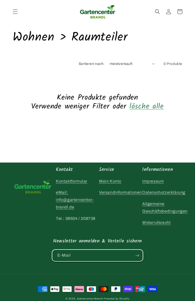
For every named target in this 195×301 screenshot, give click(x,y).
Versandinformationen (120, 192)
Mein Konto (110, 181)
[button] (15, 11)
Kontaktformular (71, 181)
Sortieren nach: (92, 64)
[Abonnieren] (137, 255)
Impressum (153, 181)
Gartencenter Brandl (90, 298)
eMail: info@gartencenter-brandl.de (75, 199)
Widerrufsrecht (156, 222)
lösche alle (146, 106)
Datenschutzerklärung (163, 192)
